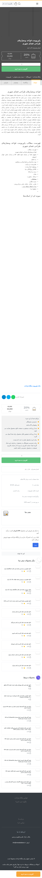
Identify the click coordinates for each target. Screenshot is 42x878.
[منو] (37, 4)
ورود (35, 545)
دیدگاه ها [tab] (25, 82)
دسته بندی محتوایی (18, 77)
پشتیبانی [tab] (16, 82)
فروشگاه (28, 77)
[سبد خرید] (16, 3)
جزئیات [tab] (35, 82)
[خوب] (11, 469)
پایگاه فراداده (36, 77)
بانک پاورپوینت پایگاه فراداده (32, 386)
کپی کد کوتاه (21, 553)
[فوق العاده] (13, 469)
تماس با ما (21, 823)
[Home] (21, 810)
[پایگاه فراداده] (32, 3)
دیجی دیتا (28, 512)
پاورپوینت (8, 77)
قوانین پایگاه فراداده (21, 798)
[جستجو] (19, 3)
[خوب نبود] (8, 469)
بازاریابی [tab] (6, 82)
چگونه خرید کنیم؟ (21, 802)
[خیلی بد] (6, 469)
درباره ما (21, 819)
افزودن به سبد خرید (21, 69)
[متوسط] (10, 469)
